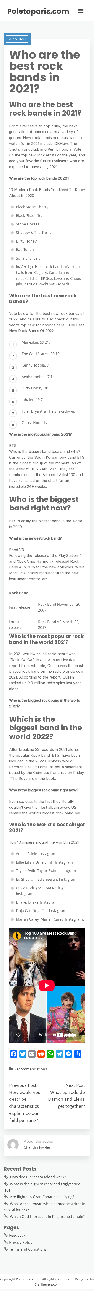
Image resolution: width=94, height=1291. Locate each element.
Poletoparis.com (38, 11)
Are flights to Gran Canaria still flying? (42, 1196)
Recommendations (30, 1069)
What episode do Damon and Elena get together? (66, 1099)
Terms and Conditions (28, 1249)
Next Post (75, 1085)
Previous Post (23, 1085)
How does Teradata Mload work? (38, 1177)
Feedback (17, 1235)
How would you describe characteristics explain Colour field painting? (25, 1106)
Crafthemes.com (47, 1284)
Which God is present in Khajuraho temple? (47, 1216)
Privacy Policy (20, 1242)
